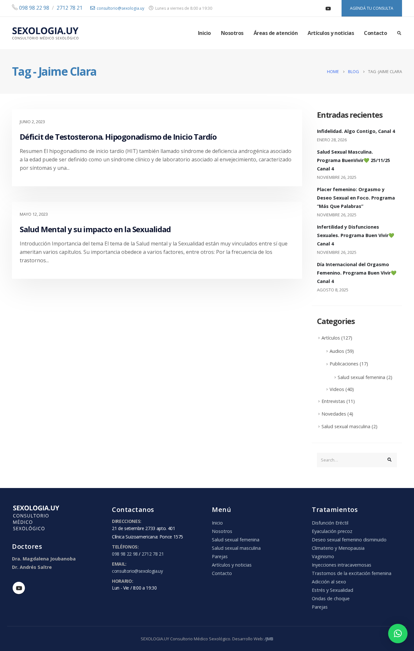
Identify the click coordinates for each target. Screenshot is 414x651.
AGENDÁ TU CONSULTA (371, 8)
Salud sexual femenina (361, 377)
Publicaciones (344, 364)
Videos (337, 389)
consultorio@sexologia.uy (120, 8)
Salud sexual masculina (345, 426)
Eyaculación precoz (332, 531)
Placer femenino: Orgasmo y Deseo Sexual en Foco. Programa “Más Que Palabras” (356, 197)
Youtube (19, 588)
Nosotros (232, 33)
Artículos (330, 338)
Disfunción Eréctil (330, 523)
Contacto (375, 33)
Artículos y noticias (331, 33)
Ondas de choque (331, 598)
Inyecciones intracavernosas (341, 565)
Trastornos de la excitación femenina (351, 573)
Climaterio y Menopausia (338, 548)
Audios (337, 351)
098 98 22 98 (33, 7)
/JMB (269, 639)
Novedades (333, 414)
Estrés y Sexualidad (332, 590)
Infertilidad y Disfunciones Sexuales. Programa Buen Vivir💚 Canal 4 (355, 235)
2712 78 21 (69, 7)
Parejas (220, 556)
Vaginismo (323, 556)
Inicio (204, 33)
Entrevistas (333, 401)
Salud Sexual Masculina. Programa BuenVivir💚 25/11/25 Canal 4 (353, 160)
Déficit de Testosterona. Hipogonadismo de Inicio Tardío (118, 136)
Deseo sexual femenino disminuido (349, 540)
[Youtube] (328, 8)
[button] (398, 633)
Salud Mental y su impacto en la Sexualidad (95, 229)
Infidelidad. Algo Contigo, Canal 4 (356, 131)
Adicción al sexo (329, 582)
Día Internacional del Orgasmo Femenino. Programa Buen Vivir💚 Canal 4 (357, 272)
